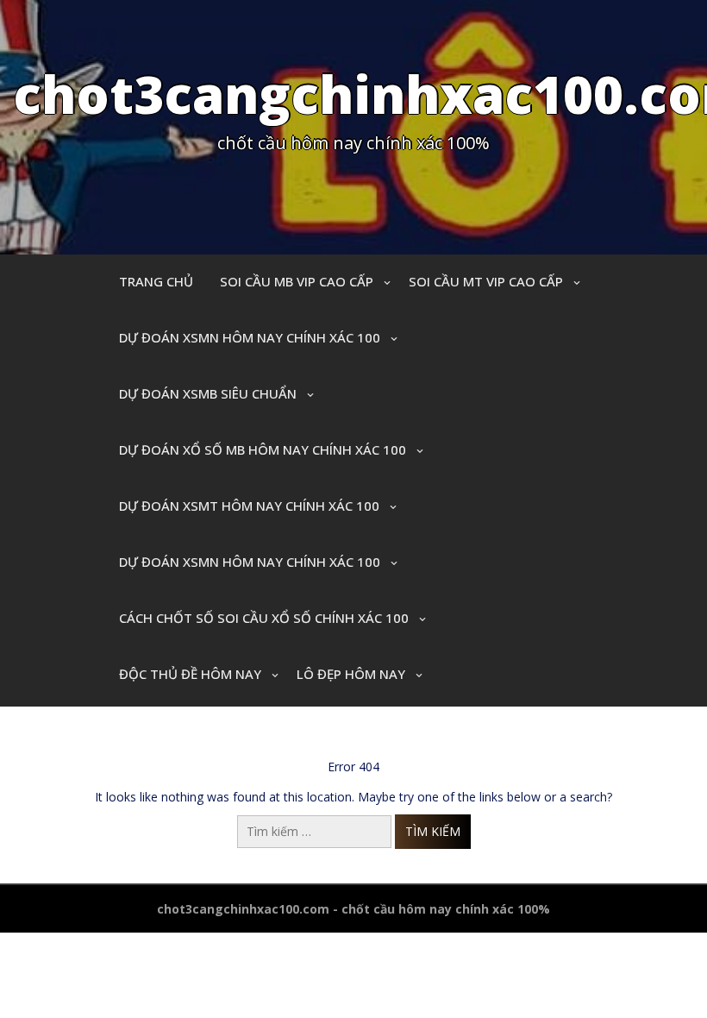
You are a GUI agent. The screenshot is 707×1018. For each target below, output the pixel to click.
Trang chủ (156, 281)
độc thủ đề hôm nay (190, 673)
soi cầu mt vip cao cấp (486, 281)
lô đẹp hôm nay (351, 673)
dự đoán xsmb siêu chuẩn (208, 393)
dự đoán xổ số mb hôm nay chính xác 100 (262, 449)
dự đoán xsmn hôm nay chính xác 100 (249, 337)
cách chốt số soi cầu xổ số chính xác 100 (264, 617)
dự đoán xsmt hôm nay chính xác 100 (249, 505)
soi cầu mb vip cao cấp (296, 281)
